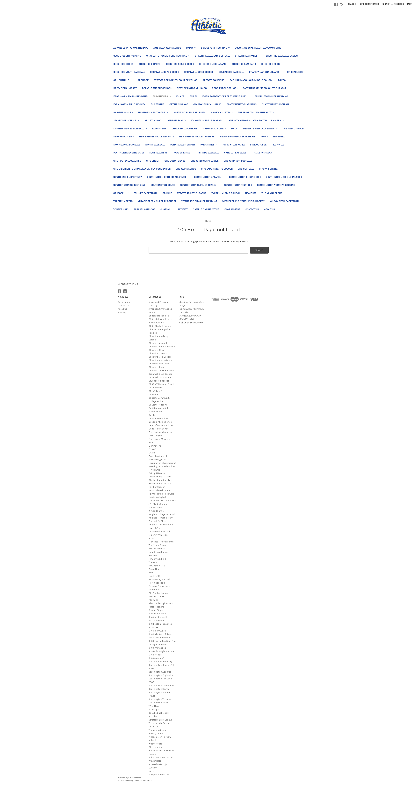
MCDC (234, 128)
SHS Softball (246, 168)
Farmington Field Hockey (129, 104)
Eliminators (160, 96)
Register (399, 4)
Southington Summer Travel (198, 184)
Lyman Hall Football (184, 128)
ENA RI (193, 96)
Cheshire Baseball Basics (282, 55)
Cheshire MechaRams (212, 63)
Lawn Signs (159, 128)
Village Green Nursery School (157, 201)
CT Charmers (295, 71)
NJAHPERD (279, 136)
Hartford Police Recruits (189, 112)
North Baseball (155, 144)
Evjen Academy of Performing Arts (224, 96)
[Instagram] (341, 4)
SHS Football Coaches (127, 160)
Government (232, 209)
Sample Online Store (206, 209)
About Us (269, 209)
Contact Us (252, 209)
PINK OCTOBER (258, 144)
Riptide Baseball (208, 152)
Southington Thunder (238, 184)
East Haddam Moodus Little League (265, 88)
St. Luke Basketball (145, 193)
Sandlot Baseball (235, 152)
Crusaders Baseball (231, 71)
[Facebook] (336, 4)
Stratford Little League (191, 193)
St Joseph (119, 193)
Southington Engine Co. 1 (245, 176)
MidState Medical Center (258, 128)
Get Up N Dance (178, 104)
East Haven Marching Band (130, 96)
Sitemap (122, 312)
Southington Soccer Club (129, 184)
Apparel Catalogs (144, 209)
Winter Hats (121, 209)
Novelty (183, 209)
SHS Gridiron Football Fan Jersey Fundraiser (142, 168)
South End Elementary (127, 176)
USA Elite (250, 193)
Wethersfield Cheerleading (199, 201)
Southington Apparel (207, 176)
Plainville (278, 144)
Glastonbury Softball (275, 104)
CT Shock (143, 80)
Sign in (386, 4)
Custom (165, 209)
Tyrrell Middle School (226, 193)
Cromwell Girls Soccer (199, 71)
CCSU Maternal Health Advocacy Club (258, 47)
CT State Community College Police (175, 80)
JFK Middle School (124, 120)
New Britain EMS (123, 136)
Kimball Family (177, 120)
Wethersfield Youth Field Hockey (243, 201)
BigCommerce (134, 778)
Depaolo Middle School (157, 88)
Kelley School (154, 120)
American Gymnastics (167, 47)
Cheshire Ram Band (244, 63)
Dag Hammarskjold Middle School (251, 80)
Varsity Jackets (123, 201)
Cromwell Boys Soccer (164, 71)
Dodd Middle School (225, 88)
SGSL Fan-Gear (263, 152)
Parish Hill (207, 144)
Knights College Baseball (207, 120)
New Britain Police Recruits (156, 136)
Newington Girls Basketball (237, 136)
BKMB (189, 47)
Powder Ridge (181, 152)
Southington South (163, 184)
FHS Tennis (157, 104)
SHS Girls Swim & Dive (205, 160)
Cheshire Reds (270, 63)
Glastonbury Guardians (242, 104)
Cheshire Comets (149, 63)
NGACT (264, 136)
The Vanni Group (272, 193)
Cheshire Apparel (246, 55)
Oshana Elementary (182, 144)
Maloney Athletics (214, 128)
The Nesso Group (293, 128)
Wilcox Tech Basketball (284, 201)
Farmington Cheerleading (271, 96)
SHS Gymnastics (186, 168)
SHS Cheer (152, 160)
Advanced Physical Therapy (130, 47)
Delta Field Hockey (125, 88)
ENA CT (180, 96)
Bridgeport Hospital (214, 47)
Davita (282, 80)
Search (352, 4)
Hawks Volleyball (222, 112)
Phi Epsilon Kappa (234, 144)
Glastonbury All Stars (207, 104)
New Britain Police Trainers (196, 136)
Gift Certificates (369, 4)
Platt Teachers (158, 152)
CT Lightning (121, 80)
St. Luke (167, 193)
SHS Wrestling (268, 168)
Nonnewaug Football (126, 144)
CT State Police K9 (213, 80)
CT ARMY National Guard (264, 71)
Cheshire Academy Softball (212, 55)
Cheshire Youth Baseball (129, 71)
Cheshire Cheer (123, 63)
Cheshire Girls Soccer (179, 63)
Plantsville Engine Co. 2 (128, 152)
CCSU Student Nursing (127, 55)
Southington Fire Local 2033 (284, 176)
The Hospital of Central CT (254, 112)
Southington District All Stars (166, 176)
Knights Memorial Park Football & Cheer (255, 120)
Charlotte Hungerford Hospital (166, 55)
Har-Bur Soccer (123, 112)
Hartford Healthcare (151, 112)
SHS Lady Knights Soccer (217, 168)
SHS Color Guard (175, 160)
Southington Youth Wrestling (276, 184)
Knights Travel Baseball (128, 128)
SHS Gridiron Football (238, 160)
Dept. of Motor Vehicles (192, 88)
